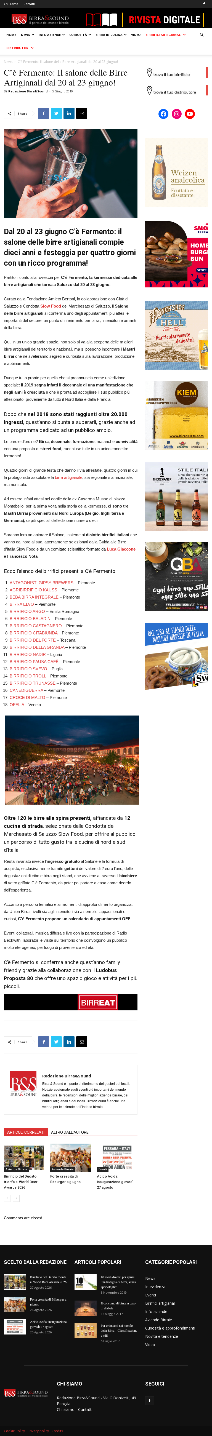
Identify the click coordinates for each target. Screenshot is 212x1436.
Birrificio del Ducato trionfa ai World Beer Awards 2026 (21, 1181)
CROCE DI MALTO (27, 697)
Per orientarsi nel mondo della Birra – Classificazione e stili (119, 1330)
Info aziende (50, 35)
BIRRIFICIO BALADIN (30, 618)
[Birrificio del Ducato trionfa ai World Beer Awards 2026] (24, 1157)
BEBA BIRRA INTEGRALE (34, 597)
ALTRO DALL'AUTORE (70, 1132)
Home (11, 35)
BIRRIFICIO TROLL (28, 676)
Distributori (18, 48)
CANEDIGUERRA (26, 690)
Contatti (29, 4)
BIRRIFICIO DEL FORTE (33, 640)
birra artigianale (68, 477)
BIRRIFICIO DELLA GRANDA (37, 647)
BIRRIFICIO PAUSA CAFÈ (34, 661)
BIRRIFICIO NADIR (28, 654)
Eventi (103, 1169)
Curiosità (78, 35)
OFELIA (17, 704)
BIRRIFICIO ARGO (27, 611)
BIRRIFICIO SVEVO (28, 668)
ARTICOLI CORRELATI (25, 1132)
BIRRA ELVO (22, 604)
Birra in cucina (109, 35)
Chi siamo (11, 4)
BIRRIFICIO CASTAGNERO (36, 625)
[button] (201, 35)
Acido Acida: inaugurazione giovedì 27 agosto (115, 1181)
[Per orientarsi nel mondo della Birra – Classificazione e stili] (86, 1330)
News (25, 35)
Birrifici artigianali (163, 35)
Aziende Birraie (16, 1169)
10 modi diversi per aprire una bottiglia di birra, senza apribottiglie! (118, 1282)
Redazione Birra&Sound (28, 91)
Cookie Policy (14, 1431)
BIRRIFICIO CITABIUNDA (33, 633)
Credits (57, 1431)
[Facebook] (204, 4)
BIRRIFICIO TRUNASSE (32, 683)
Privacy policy (38, 1431)
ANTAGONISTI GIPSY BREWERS (41, 582)
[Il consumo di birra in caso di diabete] (86, 1308)
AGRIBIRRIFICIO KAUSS (33, 590)
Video (136, 35)
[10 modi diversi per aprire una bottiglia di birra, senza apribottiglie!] (86, 1282)
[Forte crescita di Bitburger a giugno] (70, 1157)
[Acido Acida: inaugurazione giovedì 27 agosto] (117, 1157)
